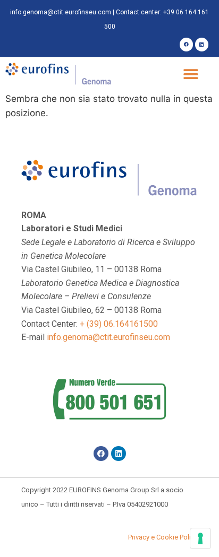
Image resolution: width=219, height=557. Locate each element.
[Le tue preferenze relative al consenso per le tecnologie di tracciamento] (200, 538)
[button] (191, 74)
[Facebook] (186, 44)
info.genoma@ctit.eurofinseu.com (60, 12)
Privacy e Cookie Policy (163, 537)
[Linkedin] (201, 44)
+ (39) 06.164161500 (119, 324)
